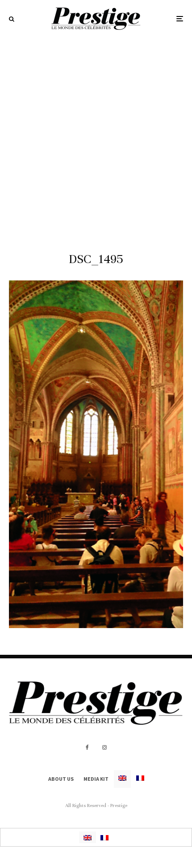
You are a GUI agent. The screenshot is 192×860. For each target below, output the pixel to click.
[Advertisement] (96, 137)
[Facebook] (87, 747)
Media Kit (96, 778)
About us (61, 778)
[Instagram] (104, 747)
